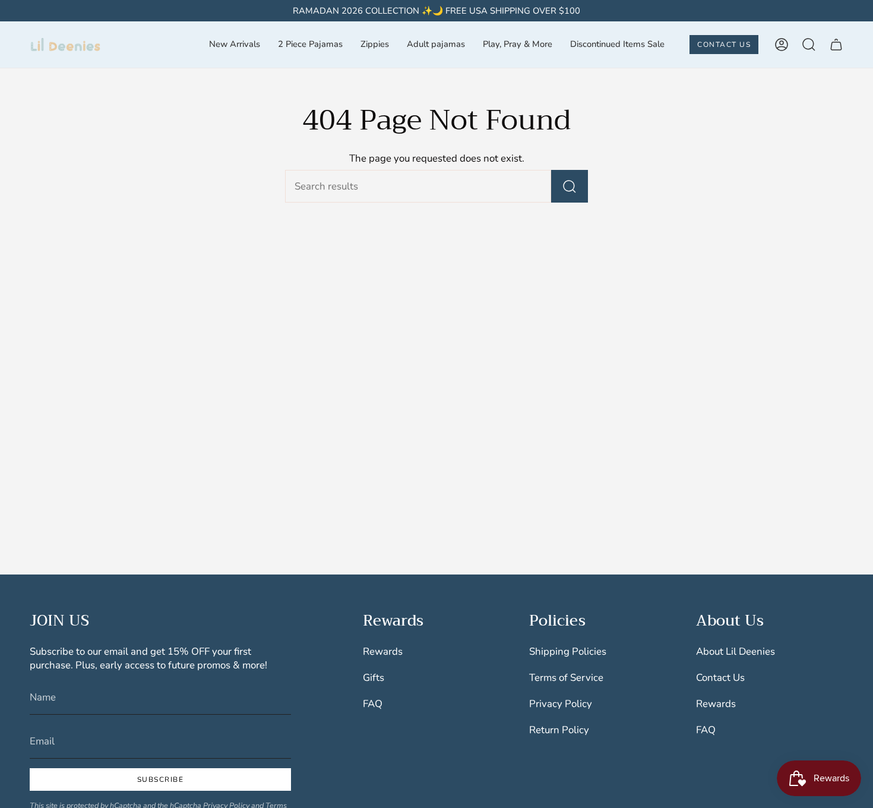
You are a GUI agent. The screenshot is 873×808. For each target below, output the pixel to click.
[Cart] (836, 44)
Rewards (383, 651)
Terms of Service (566, 677)
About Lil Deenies (735, 651)
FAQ (372, 704)
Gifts (373, 677)
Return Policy (559, 730)
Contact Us (720, 677)
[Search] (569, 186)
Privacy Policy (560, 704)
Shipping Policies (567, 651)
